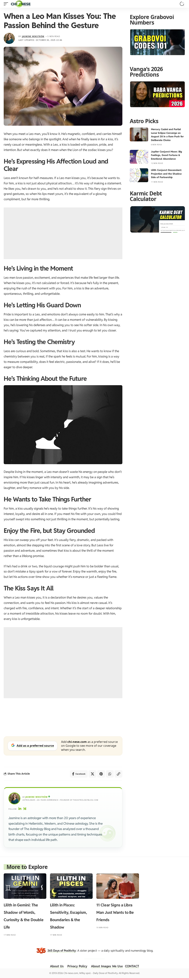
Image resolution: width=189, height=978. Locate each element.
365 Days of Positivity (61, 951)
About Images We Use (107, 966)
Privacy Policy (77, 966)
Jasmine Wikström (33, 36)
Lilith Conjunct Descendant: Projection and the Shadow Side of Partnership (166, 174)
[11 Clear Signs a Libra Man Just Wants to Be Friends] (117, 886)
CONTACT (132, 966)
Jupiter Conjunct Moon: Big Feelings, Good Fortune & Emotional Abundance (166, 155)
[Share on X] (92, 774)
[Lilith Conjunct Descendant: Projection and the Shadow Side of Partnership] (139, 175)
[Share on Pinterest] (101, 774)
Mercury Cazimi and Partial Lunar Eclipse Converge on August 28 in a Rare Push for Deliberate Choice (167, 135)
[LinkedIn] (20, 809)
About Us (57, 966)
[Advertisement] (63, 233)
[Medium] (25, 809)
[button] (7, 4)
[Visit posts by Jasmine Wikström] (9, 38)
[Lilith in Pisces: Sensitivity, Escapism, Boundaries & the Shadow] (71, 886)
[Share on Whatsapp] (110, 774)
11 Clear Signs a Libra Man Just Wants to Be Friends (115, 912)
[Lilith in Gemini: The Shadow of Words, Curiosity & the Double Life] (25, 886)
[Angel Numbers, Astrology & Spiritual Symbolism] (20, 4)
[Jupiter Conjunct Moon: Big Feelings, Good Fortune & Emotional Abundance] (139, 157)
